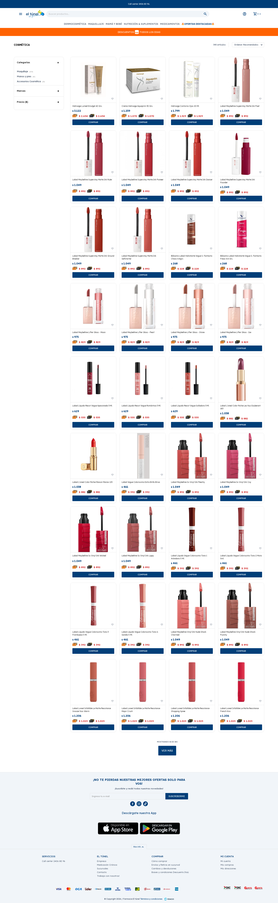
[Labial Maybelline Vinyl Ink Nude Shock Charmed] (192, 605)
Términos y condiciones (151, 899)
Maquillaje (96, 23)
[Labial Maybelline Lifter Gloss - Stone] (192, 306)
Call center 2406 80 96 (53, 861)
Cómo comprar (159, 861)
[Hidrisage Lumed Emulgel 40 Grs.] (93, 80)
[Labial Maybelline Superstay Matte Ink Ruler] (93, 153)
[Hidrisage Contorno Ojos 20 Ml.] (192, 80)
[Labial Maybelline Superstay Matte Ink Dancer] (192, 153)
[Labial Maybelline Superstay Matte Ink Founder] (241, 153)
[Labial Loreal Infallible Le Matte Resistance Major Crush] (142, 682)
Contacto (102, 872)
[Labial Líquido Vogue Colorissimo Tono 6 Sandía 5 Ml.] (142, 605)
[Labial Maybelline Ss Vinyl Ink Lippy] (142, 529)
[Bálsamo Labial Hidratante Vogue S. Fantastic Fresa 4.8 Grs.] (241, 229)
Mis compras (227, 865)
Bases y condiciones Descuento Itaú (170, 872)
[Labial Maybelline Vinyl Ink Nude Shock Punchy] (241, 605)
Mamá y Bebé (114, 23)
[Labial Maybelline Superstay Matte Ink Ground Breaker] (93, 229)
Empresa (101, 861)
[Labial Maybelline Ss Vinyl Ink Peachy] (192, 456)
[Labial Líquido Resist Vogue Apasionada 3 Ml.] (93, 379)
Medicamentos (170, 23)
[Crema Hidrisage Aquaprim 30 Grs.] (142, 80)
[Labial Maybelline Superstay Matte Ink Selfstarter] (142, 229)
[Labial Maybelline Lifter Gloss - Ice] (241, 306)
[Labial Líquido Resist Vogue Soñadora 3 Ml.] (192, 379)
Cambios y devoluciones (164, 868)
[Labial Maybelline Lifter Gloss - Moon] (93, 306)
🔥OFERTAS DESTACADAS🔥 (197, 23)
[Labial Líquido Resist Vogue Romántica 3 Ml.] (142, 379)
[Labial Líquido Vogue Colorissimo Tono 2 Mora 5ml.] (241, 529)
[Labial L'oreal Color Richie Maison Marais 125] (93, 456)
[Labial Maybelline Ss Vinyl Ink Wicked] (93, 529)
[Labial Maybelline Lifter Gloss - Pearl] (142, 306)
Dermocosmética (75, 23)
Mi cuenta (226, 861)
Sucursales (102, 868)
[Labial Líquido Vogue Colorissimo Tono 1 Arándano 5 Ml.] (192, 529)
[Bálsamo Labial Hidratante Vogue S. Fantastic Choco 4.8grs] (192, 229)
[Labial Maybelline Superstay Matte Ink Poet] (241, 80)
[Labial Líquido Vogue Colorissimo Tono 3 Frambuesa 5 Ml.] (93, 605)
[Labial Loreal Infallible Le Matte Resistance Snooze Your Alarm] (93, 682)
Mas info (139, 847)
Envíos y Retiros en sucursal (166, 865)
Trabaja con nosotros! (108, 876)
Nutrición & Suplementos (141, 23)
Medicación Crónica (107, 865)
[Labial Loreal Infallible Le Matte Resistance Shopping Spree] (192, 682)
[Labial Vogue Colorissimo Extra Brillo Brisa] (142, 456)
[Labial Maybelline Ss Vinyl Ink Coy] (241, 456)
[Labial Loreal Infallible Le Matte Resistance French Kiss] (241, 682)
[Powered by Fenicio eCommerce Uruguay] (169, 899)
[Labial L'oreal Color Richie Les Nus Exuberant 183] (241, 379)
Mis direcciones (228, 868)
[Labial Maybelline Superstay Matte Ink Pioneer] (142, 153)
